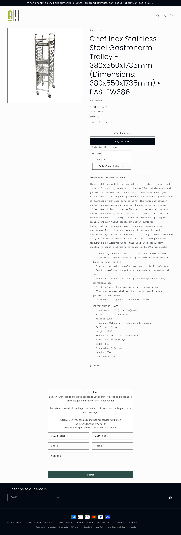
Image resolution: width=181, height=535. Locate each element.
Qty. (99, 159)
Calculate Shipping (112, 166)
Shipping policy (105, 522)
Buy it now (122, 141)
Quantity (94, 117)
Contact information (127, 522)
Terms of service (84, 522)
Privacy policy (64, 522)
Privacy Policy (99, 527)
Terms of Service (121, 527)
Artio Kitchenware (25, 522)
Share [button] (96, 366)
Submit (90, 475)
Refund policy (46, 522)
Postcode (96, 153)
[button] (158, 15)
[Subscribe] (57, 497)
